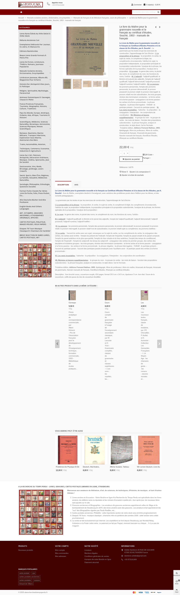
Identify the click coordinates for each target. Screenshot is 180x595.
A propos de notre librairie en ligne (97, 559)
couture (37, 580)
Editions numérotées (29, 51)
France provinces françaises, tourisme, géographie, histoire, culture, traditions (33, 106)
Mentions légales (91, 553)
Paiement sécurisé (91, 562)
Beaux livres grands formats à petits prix (33, 56)
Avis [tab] (76, 184)
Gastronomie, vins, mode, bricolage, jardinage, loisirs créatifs (31, 168)
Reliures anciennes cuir (29, 40)
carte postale (24, 573)
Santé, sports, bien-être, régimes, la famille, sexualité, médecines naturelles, (34, 177)
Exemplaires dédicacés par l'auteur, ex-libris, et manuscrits (35, 45)
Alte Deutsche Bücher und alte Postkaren (33, 201)
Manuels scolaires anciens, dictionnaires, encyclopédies (32, 72)
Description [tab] (63, 184)
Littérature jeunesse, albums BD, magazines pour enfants (34, 78)
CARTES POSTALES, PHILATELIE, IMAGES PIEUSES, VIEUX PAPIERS (33, 223)
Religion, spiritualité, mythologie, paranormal (34, 92)
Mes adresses (60, 556)
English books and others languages (31, 207)
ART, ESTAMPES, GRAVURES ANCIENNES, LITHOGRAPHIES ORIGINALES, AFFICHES (32, 215)
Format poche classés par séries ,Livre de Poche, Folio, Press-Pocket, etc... (35, 193)
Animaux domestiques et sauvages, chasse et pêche (35, 98)
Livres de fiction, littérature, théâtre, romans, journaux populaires (32, 64)
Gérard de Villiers (26, 584)
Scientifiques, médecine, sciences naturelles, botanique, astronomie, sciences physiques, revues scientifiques (35, 125)
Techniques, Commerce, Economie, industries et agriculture (34, 149)
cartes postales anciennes (29, 577)
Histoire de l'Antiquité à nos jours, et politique (35, 85)
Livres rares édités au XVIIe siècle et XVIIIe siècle (35, 34)
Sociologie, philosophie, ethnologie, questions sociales (35, 185)
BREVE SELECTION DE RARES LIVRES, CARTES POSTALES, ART (35, 236)
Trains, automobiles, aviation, (33, 144)
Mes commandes (61, 553)
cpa (33, 573)
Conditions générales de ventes (96, 556)
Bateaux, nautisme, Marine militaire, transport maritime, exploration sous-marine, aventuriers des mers (33, 136)
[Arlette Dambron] (31, 4)
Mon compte (60, 550)
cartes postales (25, 580)
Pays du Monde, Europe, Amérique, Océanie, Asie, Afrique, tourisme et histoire (35, 115)
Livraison (87, 550)
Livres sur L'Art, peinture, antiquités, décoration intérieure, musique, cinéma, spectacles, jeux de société (34, 158)
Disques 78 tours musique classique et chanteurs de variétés (35, 229)
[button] (57, 344)
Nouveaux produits (25, 550)
